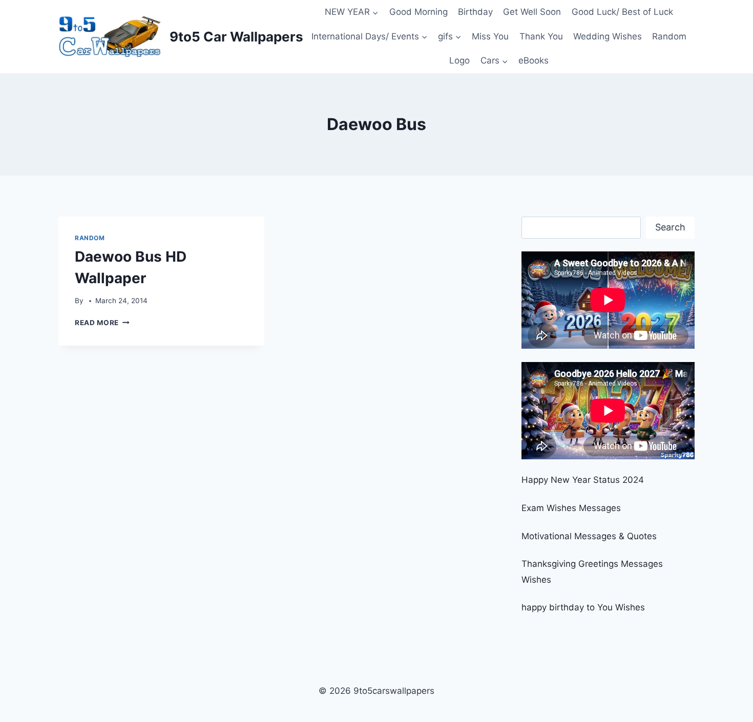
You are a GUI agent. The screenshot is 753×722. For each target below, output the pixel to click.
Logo (459, 60)
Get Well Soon (532, 12)
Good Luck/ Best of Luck (622, 12)
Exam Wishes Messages (571, 508)
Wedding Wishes (607, 36)
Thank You (541, 36)
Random (669, 36)
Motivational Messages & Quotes (589, 536)
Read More (102, 322)
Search (670, 227)
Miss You (490, 36)
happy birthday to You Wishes (583, 607)
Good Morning (418, 12)
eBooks (533, 60)
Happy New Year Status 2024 (582, 480)
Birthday (475, 12)
